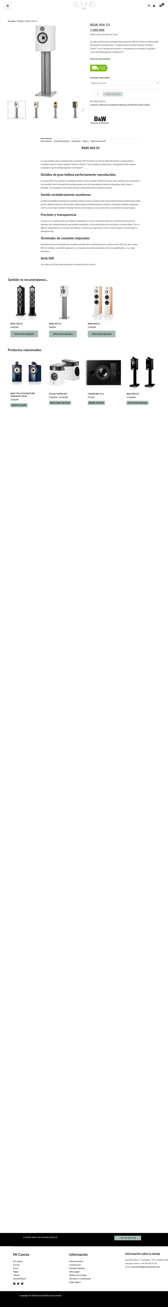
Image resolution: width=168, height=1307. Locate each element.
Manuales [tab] (76, 141)
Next (83, 110)
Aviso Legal (74, 1272)
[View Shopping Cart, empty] (160, 6)
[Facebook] (14, 1283)
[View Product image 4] (75, 110)
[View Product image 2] (36, 110)
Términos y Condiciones (80, 1279)
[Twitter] (18, 1283)
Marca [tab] (86, 141)
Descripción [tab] (46, 141)
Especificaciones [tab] (61, 141)
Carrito (16, 1265)
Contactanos (75, 1265)
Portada (11, 21)
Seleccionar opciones (24, 334)
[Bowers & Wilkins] (100, 120)
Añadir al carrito (112, 94)
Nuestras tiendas (77, 1268)
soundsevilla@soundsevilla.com (145, 1267)
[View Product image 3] (56, 110)
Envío (15, 1268)
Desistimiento (19, 1279)
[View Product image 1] (16, 110)
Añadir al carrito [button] (18, 405)
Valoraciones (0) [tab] (98, 141)
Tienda (20, 21)
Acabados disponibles (100, 78)
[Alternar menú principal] (8, 5)
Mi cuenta (17, 1261)
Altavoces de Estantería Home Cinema (134, 105)
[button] (149, 6)
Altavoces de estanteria (108, 105)
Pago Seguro (75, 1282)
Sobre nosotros (76, 1261)
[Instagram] (22, 1283)
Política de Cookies (78, 1275)
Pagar (15, 1272)
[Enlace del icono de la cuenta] (154, 6)
